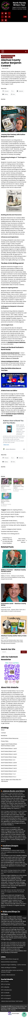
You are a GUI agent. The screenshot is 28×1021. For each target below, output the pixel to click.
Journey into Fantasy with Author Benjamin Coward (13, 526)
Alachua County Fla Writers (8, 55)
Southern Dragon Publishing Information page (12, 414)
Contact (3, 733)
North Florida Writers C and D (9, 748)
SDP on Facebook (6, 995)
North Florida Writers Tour (19, 3)
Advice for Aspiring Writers (14, 510)
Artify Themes (11, 1010)
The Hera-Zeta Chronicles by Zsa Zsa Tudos (13, 942)
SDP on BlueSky (5, 987)
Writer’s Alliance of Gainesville (10, 358)
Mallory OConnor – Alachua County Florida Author (13, 570)
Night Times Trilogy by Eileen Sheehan (11, 916)
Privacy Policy (4, 741)
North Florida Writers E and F (8, 751)
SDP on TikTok (4, 981)
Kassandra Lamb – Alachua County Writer (13, 604)
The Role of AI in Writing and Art (10, 534)
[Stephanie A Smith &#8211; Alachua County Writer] (6, 481)
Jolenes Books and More (13, 791)
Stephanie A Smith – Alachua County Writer (6, 486)
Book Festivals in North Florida (9, 514)
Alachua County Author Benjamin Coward (13, 512)
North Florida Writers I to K (8, 760)
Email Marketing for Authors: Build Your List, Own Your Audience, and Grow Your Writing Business (13, 852)
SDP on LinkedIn (5, 993)
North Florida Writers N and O (9, 765)
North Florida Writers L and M (9, 762)
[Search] (26, 51)
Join (25, 17)
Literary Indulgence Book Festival (11, 529)
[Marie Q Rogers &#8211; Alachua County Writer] (6, 496)
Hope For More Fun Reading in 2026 (10, 827)
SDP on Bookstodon (6, 990)
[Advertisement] (14, 36)
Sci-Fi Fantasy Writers (7, 57)
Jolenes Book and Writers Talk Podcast (12, 523)
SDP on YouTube (5, 984)
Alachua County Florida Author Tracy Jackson (18, 486)
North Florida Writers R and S (9, 771)
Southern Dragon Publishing (16, 342)
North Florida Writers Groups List (10, 959)
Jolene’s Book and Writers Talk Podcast (12, 1001)
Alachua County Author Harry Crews (14, 636)
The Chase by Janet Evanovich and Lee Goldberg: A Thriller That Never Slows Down (12, 794)
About (2, 730)
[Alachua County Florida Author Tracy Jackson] (18, 481)
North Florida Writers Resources (9, 738)
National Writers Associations (9, 962)
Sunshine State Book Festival (10, 353)
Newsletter (4, 735)
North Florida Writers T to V (8, 774)
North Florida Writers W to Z (8, 777)
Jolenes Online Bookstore (8, 975)
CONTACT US (15, 403)
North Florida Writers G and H (9, 754)
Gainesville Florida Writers (9, 521)
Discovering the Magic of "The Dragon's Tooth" (12, 517)
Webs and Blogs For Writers (8, 967)
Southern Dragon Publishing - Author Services (13, 964)
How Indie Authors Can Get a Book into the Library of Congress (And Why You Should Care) (13, 891)
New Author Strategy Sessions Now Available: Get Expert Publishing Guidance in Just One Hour (13, 871)
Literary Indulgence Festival (10, 361)
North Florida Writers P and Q (9, 768)
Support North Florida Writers (9, 744)
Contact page (22, 721)
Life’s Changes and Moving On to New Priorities (14, 811)
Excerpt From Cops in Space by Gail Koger (12, 927)
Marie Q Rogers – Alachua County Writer (5, 501)
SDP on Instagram (6, 998)
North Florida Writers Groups (9, 757)
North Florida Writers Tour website (11, 400)
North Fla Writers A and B (8, 746)
